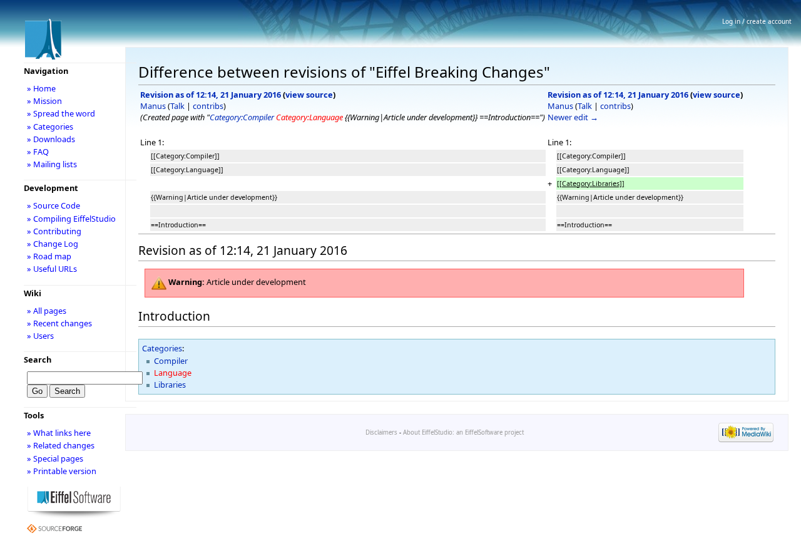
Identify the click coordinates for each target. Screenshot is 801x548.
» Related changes (60, 445)
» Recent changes (59, 323)
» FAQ (38, 151)
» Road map (49, 256)
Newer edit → (573, 117)
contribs (208, 105)
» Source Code (53, 205)
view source (309, 94)
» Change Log (52, 243)
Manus (153, 105)
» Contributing (54, 231)
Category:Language (309, 117)
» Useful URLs (52, 268)
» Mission (44, 100)
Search (37, 359)
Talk (177, 105)
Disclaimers (381, 432)
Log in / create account (757, 21)
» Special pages (55, 458)
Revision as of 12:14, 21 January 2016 (210, 94)
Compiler (171, 360)
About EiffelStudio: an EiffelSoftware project (463, 432)
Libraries (170, 384)
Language (172, 372)
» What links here (59, 432)
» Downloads (51, 139)
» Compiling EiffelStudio (71, 218)
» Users (40, 335)
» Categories (50, 126)
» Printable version (61, 471)
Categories (162, 348)
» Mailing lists (52, 164)
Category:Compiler (242, 117)
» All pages (46, 310)
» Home (41, 88)
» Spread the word (61, 113)
